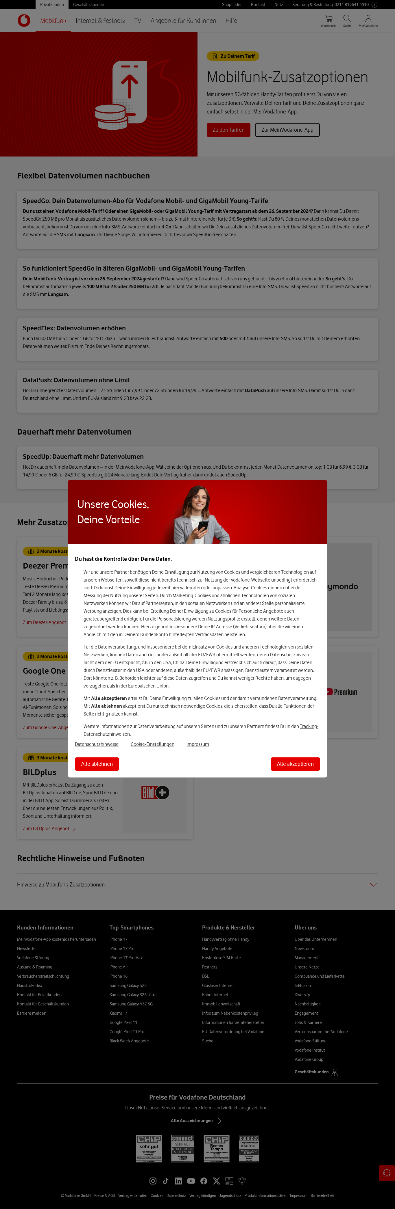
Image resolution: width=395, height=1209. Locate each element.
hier (175, 587)
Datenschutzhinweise (97, 744)
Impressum (198, 744)
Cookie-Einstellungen (152, 744)
